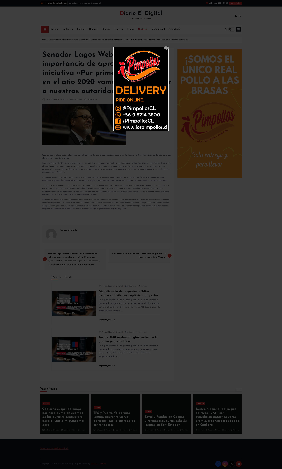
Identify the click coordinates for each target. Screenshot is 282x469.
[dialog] (141, 89)
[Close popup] (166, 48)
